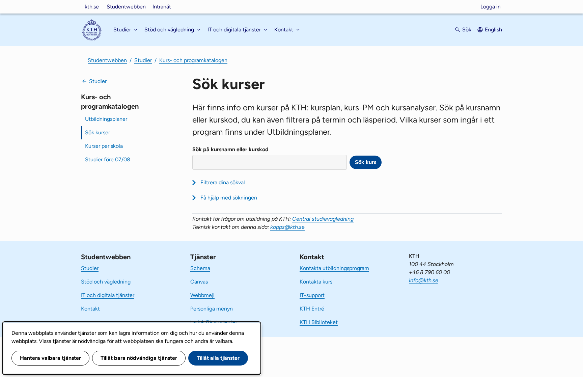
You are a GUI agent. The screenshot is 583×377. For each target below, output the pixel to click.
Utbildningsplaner (106, 119)
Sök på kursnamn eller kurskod (230, 149)
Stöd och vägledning (106, 281)
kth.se (92, 6)
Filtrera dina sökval (222, 182)
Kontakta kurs (316, 281)
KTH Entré (312, 308)
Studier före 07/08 (107, 159)
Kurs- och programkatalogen (193, 60)
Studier (143, 60)
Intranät (161, 6)
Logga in (490, 6)
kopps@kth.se (287, 227)
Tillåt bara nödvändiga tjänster (139, 358)
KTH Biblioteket (319, 322)
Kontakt (90, 308)
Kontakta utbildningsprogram (334, 268)
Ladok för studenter (213, 322)
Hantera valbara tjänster (50, 358)
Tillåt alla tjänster (218, 358)
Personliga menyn (211, 308)
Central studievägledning (323, 219)
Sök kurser (97, 132)
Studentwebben (126, 6)
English (493, 29)
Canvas (199, 281)
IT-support (312, 295)
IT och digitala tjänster (107, 295)
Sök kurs (365, 162)
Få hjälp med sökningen (228, 197)
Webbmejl (202, 295)
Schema (200, 268)
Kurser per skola (104, 146)
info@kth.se (423, 280)
